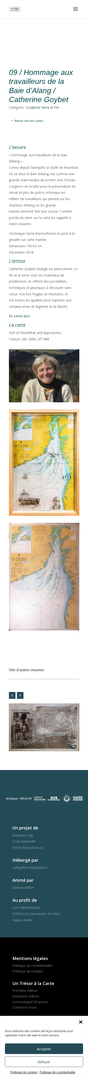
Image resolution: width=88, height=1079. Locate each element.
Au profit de (24, 900)
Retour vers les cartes (29, 121)
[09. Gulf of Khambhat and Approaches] (44, 630)
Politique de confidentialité (57, 1072)
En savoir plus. (20, 316)
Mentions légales (30, 958)
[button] (80, 1022)
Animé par (23, 880)
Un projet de (25, 828)
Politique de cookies (23, 1072)
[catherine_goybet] (44, 402)
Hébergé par (25, 860)
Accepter (44, 1048)
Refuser (44, 1061)
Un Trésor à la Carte (33, 983)
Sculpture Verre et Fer (42, 107)
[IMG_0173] (44, 515)
